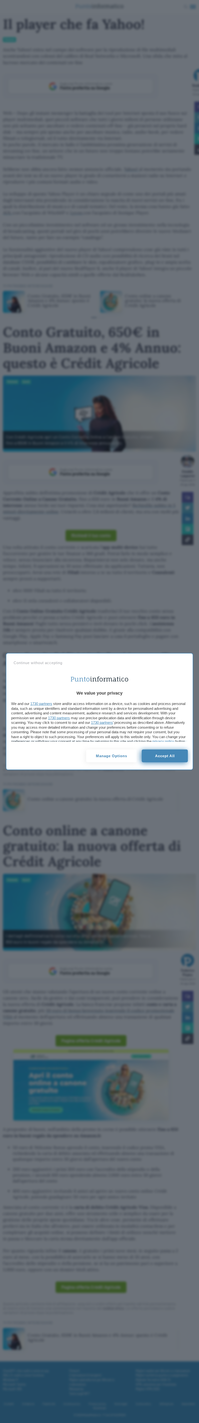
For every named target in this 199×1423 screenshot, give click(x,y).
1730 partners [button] (41, 704)
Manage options (111, 756)
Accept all (165, 756)
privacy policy (163, 741)
